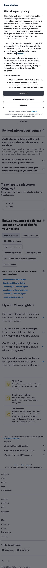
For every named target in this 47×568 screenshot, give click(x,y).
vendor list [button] (20, 53)
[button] (23, 93)
